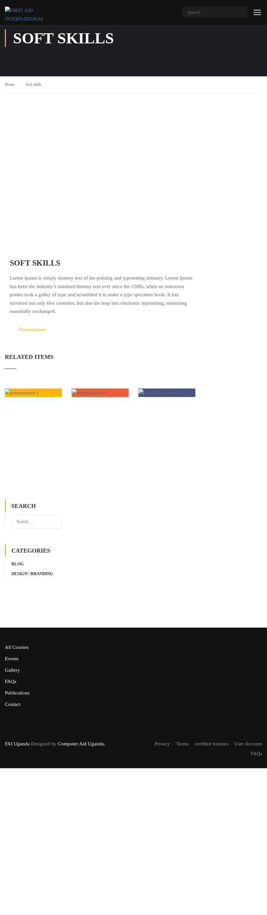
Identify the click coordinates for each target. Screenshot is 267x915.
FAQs (10, 681)
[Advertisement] (100, 451)
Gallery (12, 670)
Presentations (32, 329)
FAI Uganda (17, 743)
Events (12, 658)
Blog (17, 563)
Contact (13, 704)
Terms (182, 743)
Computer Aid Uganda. (81, 743)
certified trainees (211, 743)
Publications (17, 692)
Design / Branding (32, 573)
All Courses (17, 647)
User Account (248, 743)
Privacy (162, 743)
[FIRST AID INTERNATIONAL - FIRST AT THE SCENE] (30, 15)
